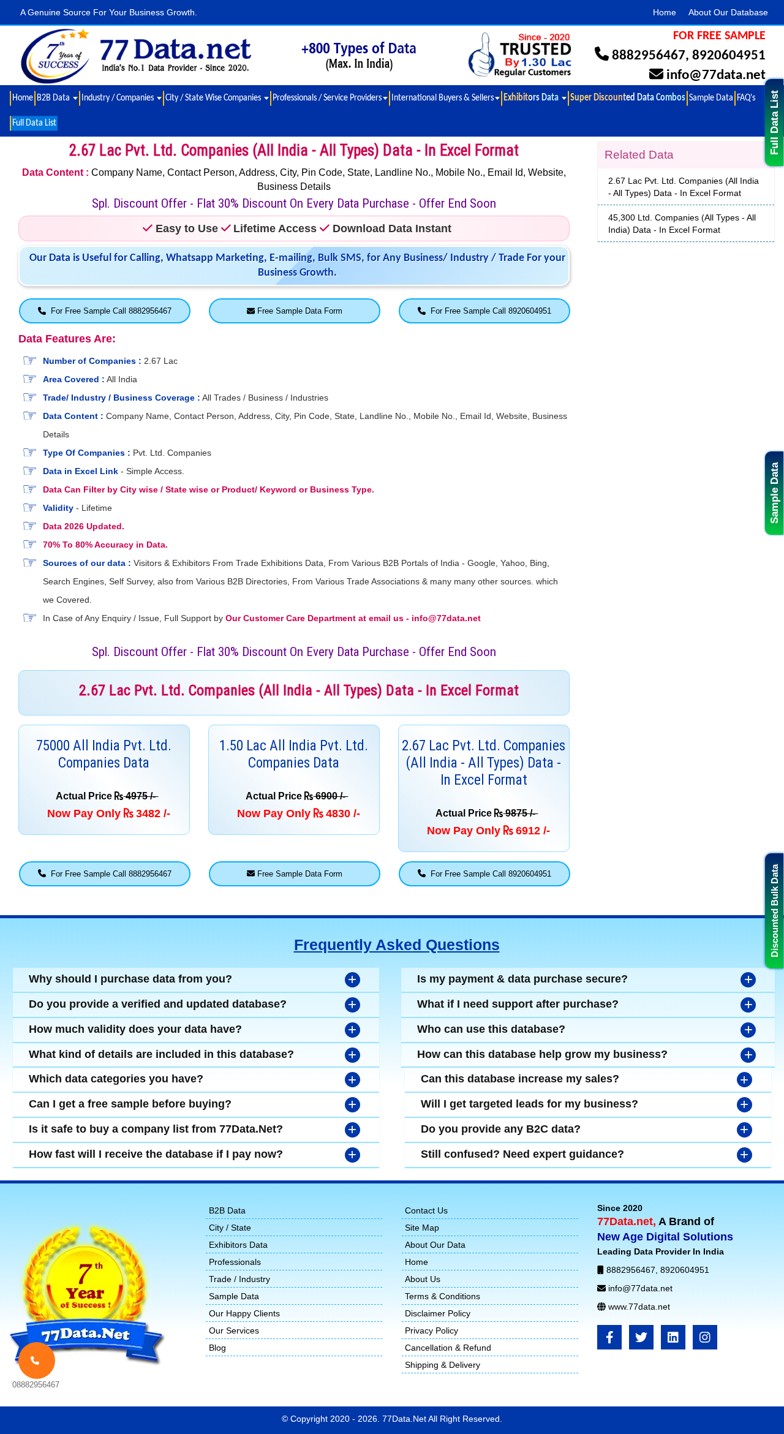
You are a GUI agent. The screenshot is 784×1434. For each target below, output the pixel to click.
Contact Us (426, 1210)
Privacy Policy (431, 1330)
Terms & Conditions (442, 1296)
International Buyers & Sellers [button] (442, 98)
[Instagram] (705, 1337)
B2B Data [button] (54, 98)
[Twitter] (641, 1337)
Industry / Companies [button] (118, 98)
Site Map (422, 1227)
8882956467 (648, 56)
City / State (230, 1227)
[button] (534, 98)
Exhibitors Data (238, 1245)
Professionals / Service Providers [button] (327, 98)
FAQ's (746, 98)
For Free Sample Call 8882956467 (109, 310)
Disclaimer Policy (437, 1313)
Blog (217, 1348)
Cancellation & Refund (448, 1348)
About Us (422, 1279)
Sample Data (774, 493)
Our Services (234, 1330)
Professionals (235, 1262)
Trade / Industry (239, 1279)
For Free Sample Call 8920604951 (488, 310)
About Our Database (728, 12)
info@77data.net (716, 76)
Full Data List (774, 122)
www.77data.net (639, 1306)
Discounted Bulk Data (774, 910)
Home (664, 12)
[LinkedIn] (673, 1337)
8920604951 (729, 56)
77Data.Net (405, 1419)
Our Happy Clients (244, 1313)
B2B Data (227, 1210)
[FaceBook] (609, 1337)
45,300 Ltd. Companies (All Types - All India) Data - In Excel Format (682, 224)
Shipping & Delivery (442, 1365)
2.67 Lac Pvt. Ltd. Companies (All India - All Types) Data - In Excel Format (683, 187)
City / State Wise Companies (214, 98)
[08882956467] (36, 1360)
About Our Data (435, 1245)
